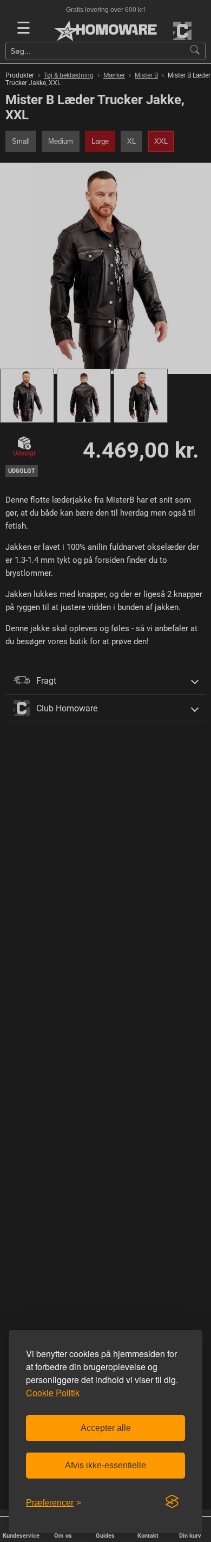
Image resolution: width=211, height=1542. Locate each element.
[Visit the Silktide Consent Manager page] (172, 1502)
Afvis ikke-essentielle (105, 1465)
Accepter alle (106, 1427)
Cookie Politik (53, 1392)
